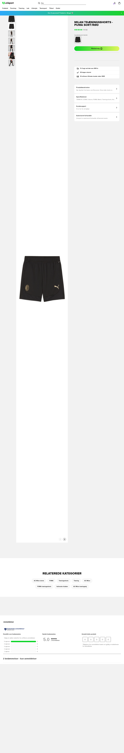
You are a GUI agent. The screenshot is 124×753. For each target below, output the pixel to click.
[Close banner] (121, 13)
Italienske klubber (62, 586)
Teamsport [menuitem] (43, 8)
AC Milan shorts (39, 580)
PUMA (51, 580)
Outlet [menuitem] (58, 8)
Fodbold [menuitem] (5, 8)
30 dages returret (85, 72)
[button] (11, 26)
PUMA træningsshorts (44, 586)
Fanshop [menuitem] (13, 8)
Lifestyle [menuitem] (34, 8)
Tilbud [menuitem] (51, 8)
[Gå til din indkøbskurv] (119, 3)
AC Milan (87, 580)
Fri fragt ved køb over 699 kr (89, 68)
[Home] (8, 3)
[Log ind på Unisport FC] (114, 3)
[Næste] (64, 539)
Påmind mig (95, 48)
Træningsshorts (63, 580)
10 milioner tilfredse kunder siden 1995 (92, 76)
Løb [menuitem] (28, 8)
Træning (76, 580)
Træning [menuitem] (21, 8)
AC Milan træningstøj (80, 586)
